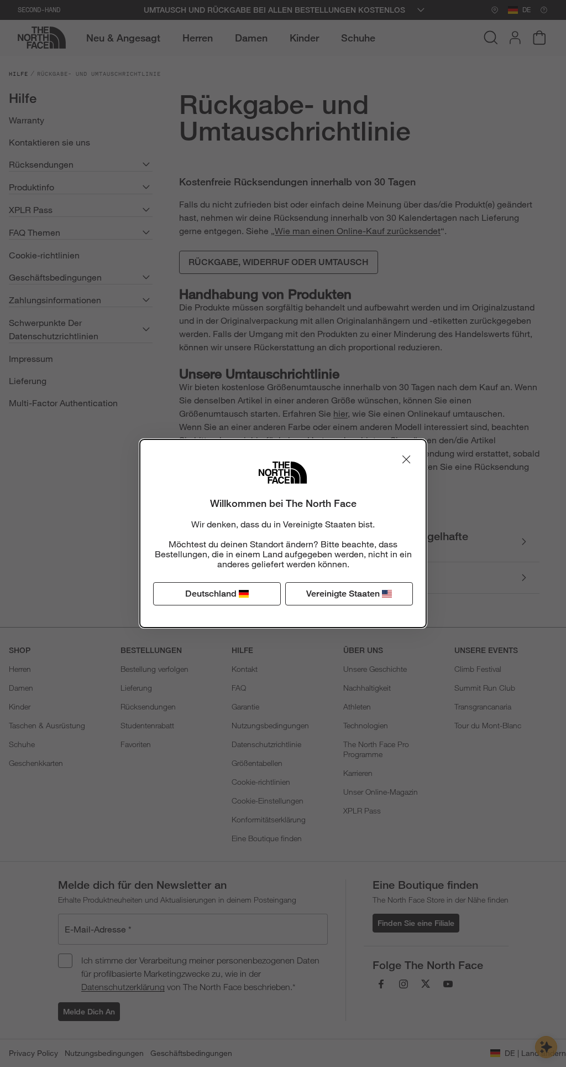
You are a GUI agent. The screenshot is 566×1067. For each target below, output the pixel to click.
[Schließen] (406, 459)
